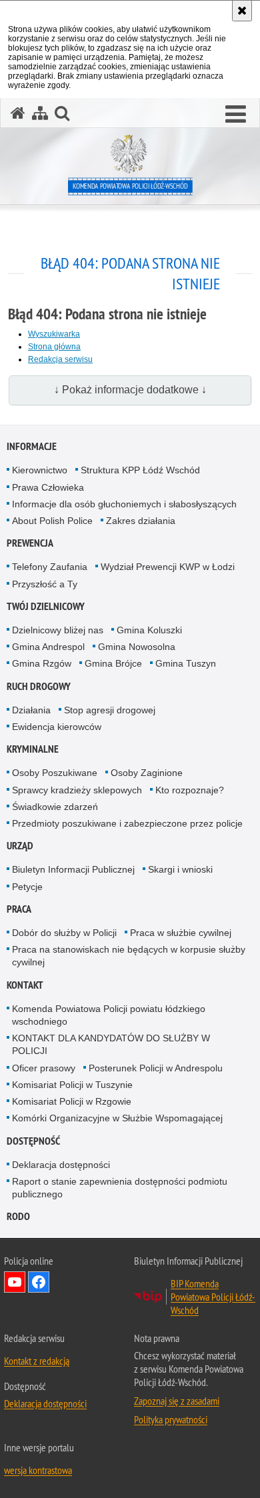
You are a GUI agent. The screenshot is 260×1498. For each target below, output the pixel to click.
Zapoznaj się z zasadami (176, 1400)
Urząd (20, 846)
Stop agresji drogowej (109, 710)
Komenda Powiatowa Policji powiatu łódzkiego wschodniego (108, 1015)
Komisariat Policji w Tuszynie (72, 1084)
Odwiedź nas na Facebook (38, 1282)
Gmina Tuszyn (185, 663)
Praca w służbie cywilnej (180, 932)
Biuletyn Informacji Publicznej (73, 869)
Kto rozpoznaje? (189, 790)
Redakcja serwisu (60, 359)
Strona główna (54, 346)
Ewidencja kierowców (56, 726)
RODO (18, 1216)
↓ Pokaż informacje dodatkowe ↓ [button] (130, 389)
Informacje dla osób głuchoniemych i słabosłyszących (124, 504)
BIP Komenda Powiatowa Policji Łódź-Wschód (213, 1297)
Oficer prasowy (43, 1068)
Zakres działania (140, 520)
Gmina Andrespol (48, 646)
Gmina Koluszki (149, 630)
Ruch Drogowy (39, 686)
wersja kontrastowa (38, 1470)
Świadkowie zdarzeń (55, 806)
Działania (31, 710)
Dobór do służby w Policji (64, 932)
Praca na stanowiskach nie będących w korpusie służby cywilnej (128, 955)
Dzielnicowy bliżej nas (57, 630)
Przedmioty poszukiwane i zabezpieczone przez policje (127, 823)
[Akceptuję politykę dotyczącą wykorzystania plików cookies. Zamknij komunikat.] (242, 10)
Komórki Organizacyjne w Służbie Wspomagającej (117, 1118)
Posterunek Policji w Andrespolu (156, 1068)
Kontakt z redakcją (36, 1360)
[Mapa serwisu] (40, 113)
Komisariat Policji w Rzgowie (71, 1101)
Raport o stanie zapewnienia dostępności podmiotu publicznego (119, 1187)
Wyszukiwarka (54, 334)
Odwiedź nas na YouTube (14, 1282)
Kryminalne (33, 749)
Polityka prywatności (170, 1419)
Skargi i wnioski (180, 869)
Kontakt (25, 985)
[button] (235, 115)
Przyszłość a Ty (44, 584)
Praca (19, 909)
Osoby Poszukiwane (54, 772)
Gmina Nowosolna (136, 646)
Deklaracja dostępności (61, 1164)
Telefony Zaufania (49, 566)
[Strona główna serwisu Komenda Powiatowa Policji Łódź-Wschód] (18, 113)
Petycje (27, 886)
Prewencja (30, 543)
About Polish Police (52, 520)
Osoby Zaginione (147, 772)
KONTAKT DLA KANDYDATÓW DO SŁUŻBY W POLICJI (111, 1044)
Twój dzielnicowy (46, 606)
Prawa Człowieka (48, 487)
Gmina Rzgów (41, 663)
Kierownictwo (39, 470)
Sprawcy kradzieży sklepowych (77, 790)
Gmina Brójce (113, 663)
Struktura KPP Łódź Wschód (140, 470)
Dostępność (33, 1141)
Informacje (32, 446)
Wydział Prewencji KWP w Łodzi (168, 566)
